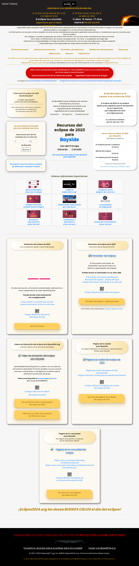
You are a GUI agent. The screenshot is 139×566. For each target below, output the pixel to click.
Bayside (69, 139)
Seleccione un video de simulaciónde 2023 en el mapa (37, 414)
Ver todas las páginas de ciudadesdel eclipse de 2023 (101, 398)
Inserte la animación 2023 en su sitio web (37, 304)
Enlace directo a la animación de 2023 (37, 302)
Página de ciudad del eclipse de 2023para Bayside (102, 371)
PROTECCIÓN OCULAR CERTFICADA (102, 535)
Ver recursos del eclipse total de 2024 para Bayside (69, 156)
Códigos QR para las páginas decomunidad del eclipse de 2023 (69, 479)
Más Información (37, 326)
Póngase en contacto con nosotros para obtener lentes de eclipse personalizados (90, 81)
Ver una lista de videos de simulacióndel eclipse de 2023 (37, 403)
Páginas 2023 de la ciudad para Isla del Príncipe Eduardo (102, 375)
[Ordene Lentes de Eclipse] (69, 541)
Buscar (26, 149)
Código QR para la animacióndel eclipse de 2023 (37, 315)
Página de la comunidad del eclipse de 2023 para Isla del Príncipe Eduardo (69, 466)
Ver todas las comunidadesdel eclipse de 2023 (69, 493)
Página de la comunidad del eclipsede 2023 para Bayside (69, 461)
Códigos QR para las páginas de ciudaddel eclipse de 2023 (102, 386)
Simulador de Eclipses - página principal (102, 279)
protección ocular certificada (54, 70)
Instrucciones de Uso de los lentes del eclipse (52, 75)
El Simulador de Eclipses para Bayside (102, 277)
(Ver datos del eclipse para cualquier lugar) (115, 166)
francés (120, 309)
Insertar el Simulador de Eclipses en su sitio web (102, 282)
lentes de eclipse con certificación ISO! (42, 81)
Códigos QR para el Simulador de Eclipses (101, 292)
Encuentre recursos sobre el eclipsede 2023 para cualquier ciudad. (26, 165)
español (107, 309)
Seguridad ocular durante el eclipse (91, 75)
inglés (113, 309)
